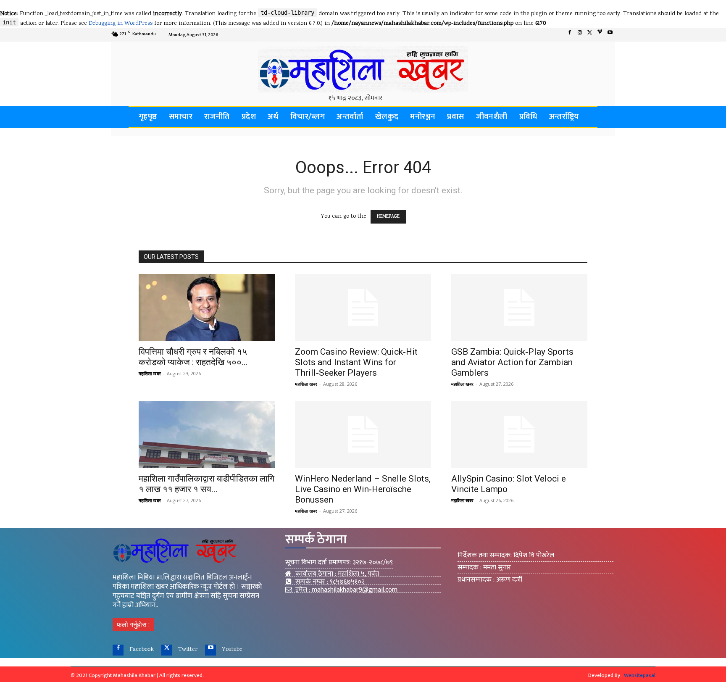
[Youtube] (610, 35)
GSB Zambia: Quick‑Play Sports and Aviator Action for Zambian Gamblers (512, 362)
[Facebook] (570, 35)
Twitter (187, 649)
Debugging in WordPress (121, 23)
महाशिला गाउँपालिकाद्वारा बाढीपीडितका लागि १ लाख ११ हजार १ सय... (206, 484)
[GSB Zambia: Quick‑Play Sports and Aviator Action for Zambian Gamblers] (519, 307)
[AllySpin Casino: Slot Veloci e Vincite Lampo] (519, 434)
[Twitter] (590, 35)
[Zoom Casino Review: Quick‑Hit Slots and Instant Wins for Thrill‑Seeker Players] (363, 307)
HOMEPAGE (388, 216)
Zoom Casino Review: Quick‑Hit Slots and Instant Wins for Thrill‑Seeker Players (356, 362)
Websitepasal (639, 675)
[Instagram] (580, 35)
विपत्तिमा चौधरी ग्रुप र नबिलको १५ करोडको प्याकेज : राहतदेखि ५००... (193, 357)
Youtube (232, 649)
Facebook (141, 649)
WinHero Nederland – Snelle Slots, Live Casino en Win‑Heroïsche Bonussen (363, 489)
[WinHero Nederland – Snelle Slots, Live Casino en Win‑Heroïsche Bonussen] (363, 434)
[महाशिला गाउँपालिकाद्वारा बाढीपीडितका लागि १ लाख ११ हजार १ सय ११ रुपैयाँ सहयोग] (207, 434)
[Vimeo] (600, 35)
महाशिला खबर (150, 373)
